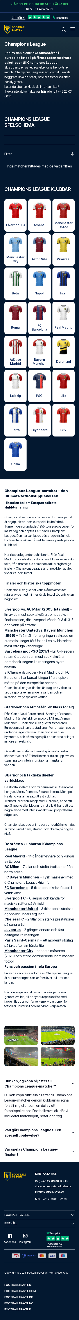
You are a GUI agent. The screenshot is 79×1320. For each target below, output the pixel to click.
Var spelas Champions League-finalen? (31, 1152)
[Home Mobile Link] (15, 29)
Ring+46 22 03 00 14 (39, 8)
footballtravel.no (18, 1303)
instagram (25, 1242)
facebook (10, 1242)
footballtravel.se (18, 1285)
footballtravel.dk (18, 1297)
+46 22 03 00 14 (51, 1181)
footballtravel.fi (17, 1309)
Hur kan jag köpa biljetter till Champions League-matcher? (30, 1083)
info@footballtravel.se (49, 1191)
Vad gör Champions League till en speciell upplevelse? (32, 1132)
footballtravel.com (20, 1291)
